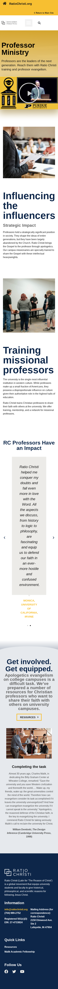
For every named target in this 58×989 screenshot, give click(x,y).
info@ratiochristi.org (16, 909)
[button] (28, 23)
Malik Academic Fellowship (19, 951)
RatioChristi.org (20, 3)
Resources (10, 947)
